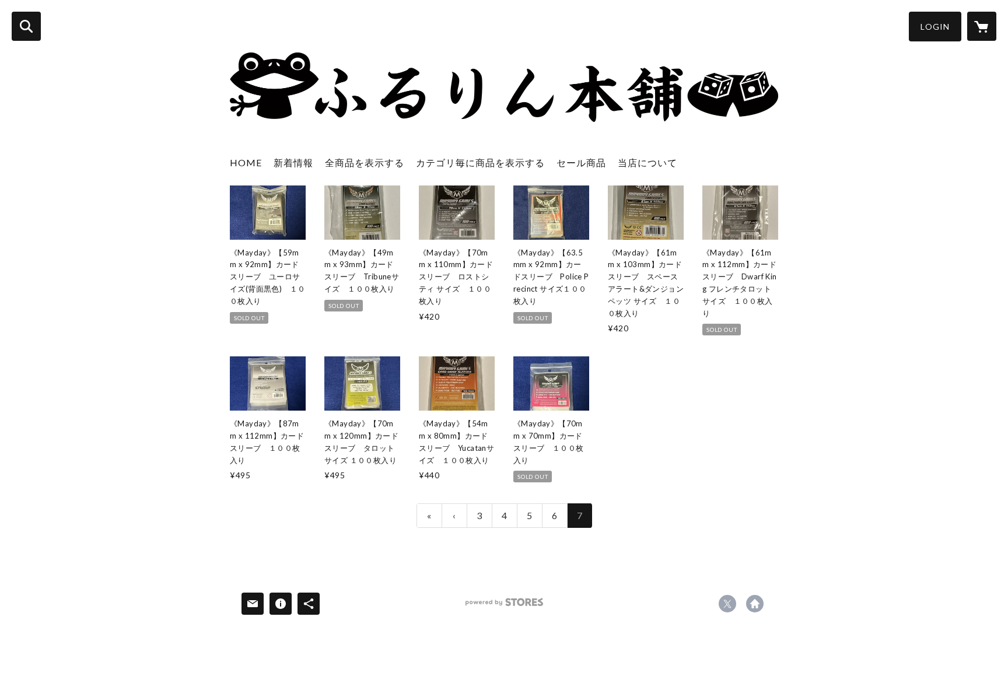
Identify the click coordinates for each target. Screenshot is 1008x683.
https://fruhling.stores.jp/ (755, 603)
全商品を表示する (364, 162)
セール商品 (581, 162)
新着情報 (293, 162)
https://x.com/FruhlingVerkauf (727, 603)
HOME (246, 162)
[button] (935, 26)
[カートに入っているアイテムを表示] (981, 26)
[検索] (26, 26)
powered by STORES (504, 606)
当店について (647, 162)
